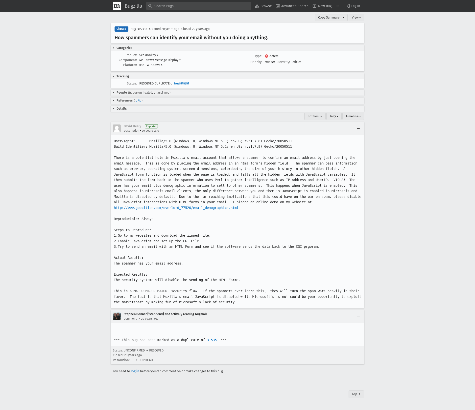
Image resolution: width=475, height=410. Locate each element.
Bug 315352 (138, 29)
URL (138, 100)
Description (131, 130)
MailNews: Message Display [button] (160, 60)
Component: (128, 60)
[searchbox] (198, 6)
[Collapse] (358, 128)
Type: (258, 56)
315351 (213, 340)
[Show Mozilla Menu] (117, 6)
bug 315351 (181, 83)
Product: (130, 55)
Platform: (130, 65)
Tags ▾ (334, 116)
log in (135, 371)
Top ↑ (356, 394)
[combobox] (198, 6)
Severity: (284, 62)
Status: (132, 83)
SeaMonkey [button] (148, 55)
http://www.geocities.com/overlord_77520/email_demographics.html (176, 208)
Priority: (256, 62)
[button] (352, 6)
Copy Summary (328, 17)
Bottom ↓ (315, 116)
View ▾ (356, 17)
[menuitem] (263, 6)
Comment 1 (131, 318)
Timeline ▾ (353, 116)
